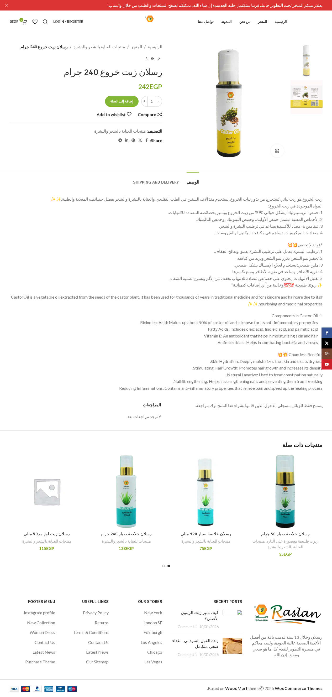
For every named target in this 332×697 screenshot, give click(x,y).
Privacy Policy (96, 612)
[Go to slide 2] (163, 566)
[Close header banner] (6, 5)
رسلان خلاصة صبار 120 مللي (206, 534)
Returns (102, 622)
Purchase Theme (40, 661)
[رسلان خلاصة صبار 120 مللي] (206, 491)
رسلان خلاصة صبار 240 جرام (126, 534)
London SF (153, 622)
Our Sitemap (97, 661)
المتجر (136, 46)
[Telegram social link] (120, 140)
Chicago (154, 651)
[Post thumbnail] (232, 620)
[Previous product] (159, 58)
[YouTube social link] (327, 364)
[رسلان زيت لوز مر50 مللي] (47, 491)
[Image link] (286, 613)
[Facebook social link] (147, 140)
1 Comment (187, 627)
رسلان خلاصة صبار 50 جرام (285, 534)
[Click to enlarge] (277, 150)
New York (153, 612)
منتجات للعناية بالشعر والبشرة (99, 46)
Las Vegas (153, 661)
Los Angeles (151, 642)
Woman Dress (42, 632)
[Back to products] (153, 58)
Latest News (97, 651)
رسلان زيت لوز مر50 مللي (47, 534)
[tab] (193, 180)
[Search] (45, 22)
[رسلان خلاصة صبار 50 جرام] (285, 491)
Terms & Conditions (91, 632)
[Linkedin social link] (127, 140)
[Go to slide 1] (168, 566)
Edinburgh (153, 632)
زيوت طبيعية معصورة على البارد (292, 541)
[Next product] (146, 58)
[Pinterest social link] (133, 140)
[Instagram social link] (327, 353)
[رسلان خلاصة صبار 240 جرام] (126, 491)
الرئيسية (155, 46)
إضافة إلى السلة (121, 101)
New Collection (41, 622)
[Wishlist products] (35, 22)
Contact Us (98, 642)
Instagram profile (39, 612)
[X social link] (140, 140)
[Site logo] (166, 21)
